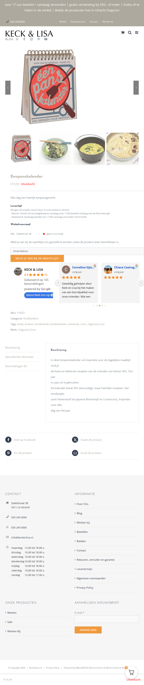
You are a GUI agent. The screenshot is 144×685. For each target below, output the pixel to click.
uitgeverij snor (96, 324)
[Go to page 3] (102, 305)
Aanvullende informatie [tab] (19, 357)
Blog (79, 513)
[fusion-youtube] (45, 39)
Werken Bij (14, 631)
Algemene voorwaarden (91, 578)
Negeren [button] (113, 10)
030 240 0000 (19, 517)
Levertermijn (84, 569)
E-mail (79, 612)
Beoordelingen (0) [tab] (16, 366)
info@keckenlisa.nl (22, 537)
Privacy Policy (85, 587)
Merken (12, 612)
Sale (9, 622)
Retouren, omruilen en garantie (95, 559)
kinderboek (42, 324)
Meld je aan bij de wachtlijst (37, 258)
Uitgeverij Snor (27, 329)
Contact (81, 550)
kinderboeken (58, 324)
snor (83, 324)
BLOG (8, 39)
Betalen (81, 541)
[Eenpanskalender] (72, 87)
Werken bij (83, 522)
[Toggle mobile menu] (137, 32)
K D (74, 267)
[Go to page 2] (99, 305)
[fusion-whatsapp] (17, 39)
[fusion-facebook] (24, 39)
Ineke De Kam (123, 267)
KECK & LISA (33, 269)
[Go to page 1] (96, 305)
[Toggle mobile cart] (123, 32)
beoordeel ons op (38, 295)
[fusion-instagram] (31, 39)
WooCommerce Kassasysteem (121, 667)
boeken (29, 324)
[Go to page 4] (105, 305)
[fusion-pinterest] (38, 39)
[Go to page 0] (93, 305)
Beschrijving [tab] (12, 347)
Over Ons (82, 504)
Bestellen (82, 532)
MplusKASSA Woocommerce (90, 667)
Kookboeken (30, 318)
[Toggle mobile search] (130, 32)
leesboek (73, 324)
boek (20, 324)
